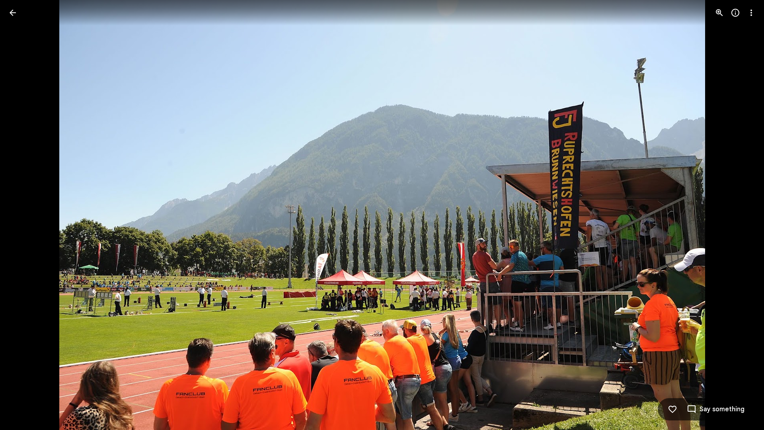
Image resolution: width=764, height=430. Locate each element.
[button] (22, 215)
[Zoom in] (719, 13)
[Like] (672, 409)
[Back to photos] (12, 12)
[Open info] (735, 13)
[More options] (751, 13)
